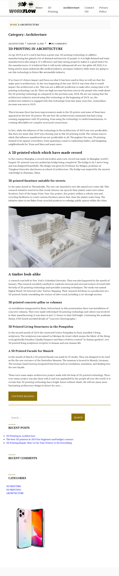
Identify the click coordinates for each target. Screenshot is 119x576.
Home (39, 7)
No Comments (59, 43)
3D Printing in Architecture (35, 48)
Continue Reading (22, 397)
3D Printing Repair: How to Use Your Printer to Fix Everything (39, 442)
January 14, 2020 (35, 43)
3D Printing (53, 9)
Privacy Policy (103, 9)
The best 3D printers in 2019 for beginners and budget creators (39, 439)
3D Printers (13, 486)
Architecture (71, 7)
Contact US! (89, 9)
